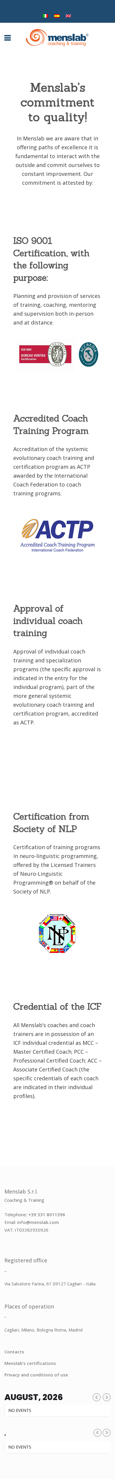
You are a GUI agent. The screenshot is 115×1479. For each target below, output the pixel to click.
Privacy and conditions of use (36, 1375)
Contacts (14, 1352)
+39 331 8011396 (46, 1214)
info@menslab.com (38, 1222)
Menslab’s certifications (30, 1363)
